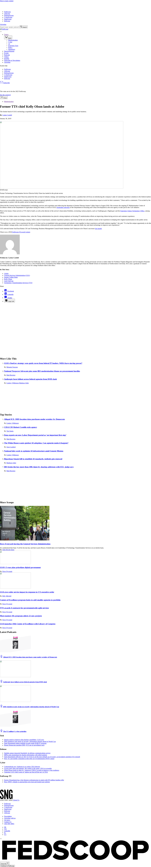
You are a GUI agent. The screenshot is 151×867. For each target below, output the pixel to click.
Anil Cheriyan (8, 281)
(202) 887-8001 (9, 824)
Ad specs (7, 820)
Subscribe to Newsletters (12, 60)
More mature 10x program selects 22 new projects (21, 616)
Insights (6, 58)
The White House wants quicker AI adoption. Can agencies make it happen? (36, 443)
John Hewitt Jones (8, 550)
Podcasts (7, 55)
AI (9, 44)
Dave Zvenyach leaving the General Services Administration (25, 544)
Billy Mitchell (6, 596)
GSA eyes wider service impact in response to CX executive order (27, 592)
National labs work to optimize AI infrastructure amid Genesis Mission (33, 451)
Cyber (10, 42)
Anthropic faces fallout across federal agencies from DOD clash (30, 379)
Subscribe (6, 83)
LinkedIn (7, 831)
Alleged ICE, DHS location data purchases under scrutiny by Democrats (34, 419)
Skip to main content (6, 1)
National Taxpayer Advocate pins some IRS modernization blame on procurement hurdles (42, 371)
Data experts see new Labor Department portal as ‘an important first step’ (35, 435)
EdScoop (7, 21)
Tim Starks (9, 431)
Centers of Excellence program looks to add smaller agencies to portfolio (30, 600)
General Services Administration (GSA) (17, 275)
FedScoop (7, 12)
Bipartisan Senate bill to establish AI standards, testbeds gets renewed (33, 459)
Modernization (13, 40)
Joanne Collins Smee (11, 277)
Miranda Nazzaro (12, 367)
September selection (63, 207)
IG (5, 833)
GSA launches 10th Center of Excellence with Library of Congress (27, 624)
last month (98, 228)
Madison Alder (24, 383)
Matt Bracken (10, 375)
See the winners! (5, 95)
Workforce (11, 49)
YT (5, 834)
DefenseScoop (9, 15)
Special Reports (9, 51)
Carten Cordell (7, 115)
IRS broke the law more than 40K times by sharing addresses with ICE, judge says (39, 467)
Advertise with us (10, 818)
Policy (10, 47)
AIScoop (7, 13)
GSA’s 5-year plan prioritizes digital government (20, 567)
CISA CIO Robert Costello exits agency (20, 427)
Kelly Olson (8, 279)
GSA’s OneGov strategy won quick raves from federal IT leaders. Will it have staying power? (43, 363)
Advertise (3, 24)
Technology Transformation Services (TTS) (18, 283)
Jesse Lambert (11, 447)
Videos (6, 57)
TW (5, 829)
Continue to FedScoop (7, 866)
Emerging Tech (13, 46)
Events (6, 53)
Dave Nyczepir (7, 571)
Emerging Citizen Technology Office (132, 211)
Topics (6, 34)
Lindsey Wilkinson (12, 383)
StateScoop (7, 19)
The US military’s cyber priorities (14, 731)
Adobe (6, 273)
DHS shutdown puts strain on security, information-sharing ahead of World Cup (31, 707)
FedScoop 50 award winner (21, 232)
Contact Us (7, 822)
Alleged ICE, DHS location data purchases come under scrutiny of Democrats (30, 657)
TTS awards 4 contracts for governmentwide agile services (24, 608)
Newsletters (8, 816)
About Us (16, 800)
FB (5, 827)
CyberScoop (8, 17)
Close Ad (4, 864)
